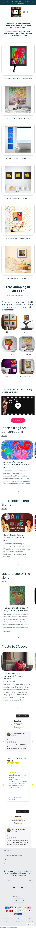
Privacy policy (30, 918)
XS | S (8, 332)
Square (8, 377)
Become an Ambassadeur (13, 855)
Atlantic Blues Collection (17, 158)
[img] (19, 763)
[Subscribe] (30, 880)
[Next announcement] (32, 2)
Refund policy (29, 921)
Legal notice (8, 921)
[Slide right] (22, 492)
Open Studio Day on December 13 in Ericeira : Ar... (15, 537)
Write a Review (22, 716)
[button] (4, 12)
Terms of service (12, 924)
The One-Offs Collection (17, 278)
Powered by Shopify (18, 918)
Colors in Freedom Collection (17, 78)
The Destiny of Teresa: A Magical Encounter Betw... (16, 609)
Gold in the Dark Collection (17, 198)
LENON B (9, 918)
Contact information (25, 924)
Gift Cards (7, 851)
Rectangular (25, 377)
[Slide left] (14, 492)
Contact (7, 864)
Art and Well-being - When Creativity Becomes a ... (16, 464)
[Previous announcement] (3, 2)
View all (4, 436)
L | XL (8, 354)
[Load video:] (18, 405)
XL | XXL (26, 354)
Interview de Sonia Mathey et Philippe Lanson (13, 676)
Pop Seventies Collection (17, 238)
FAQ (5, 859)
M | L (25, 332)
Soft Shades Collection (17, 118)
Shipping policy (18, 921)
